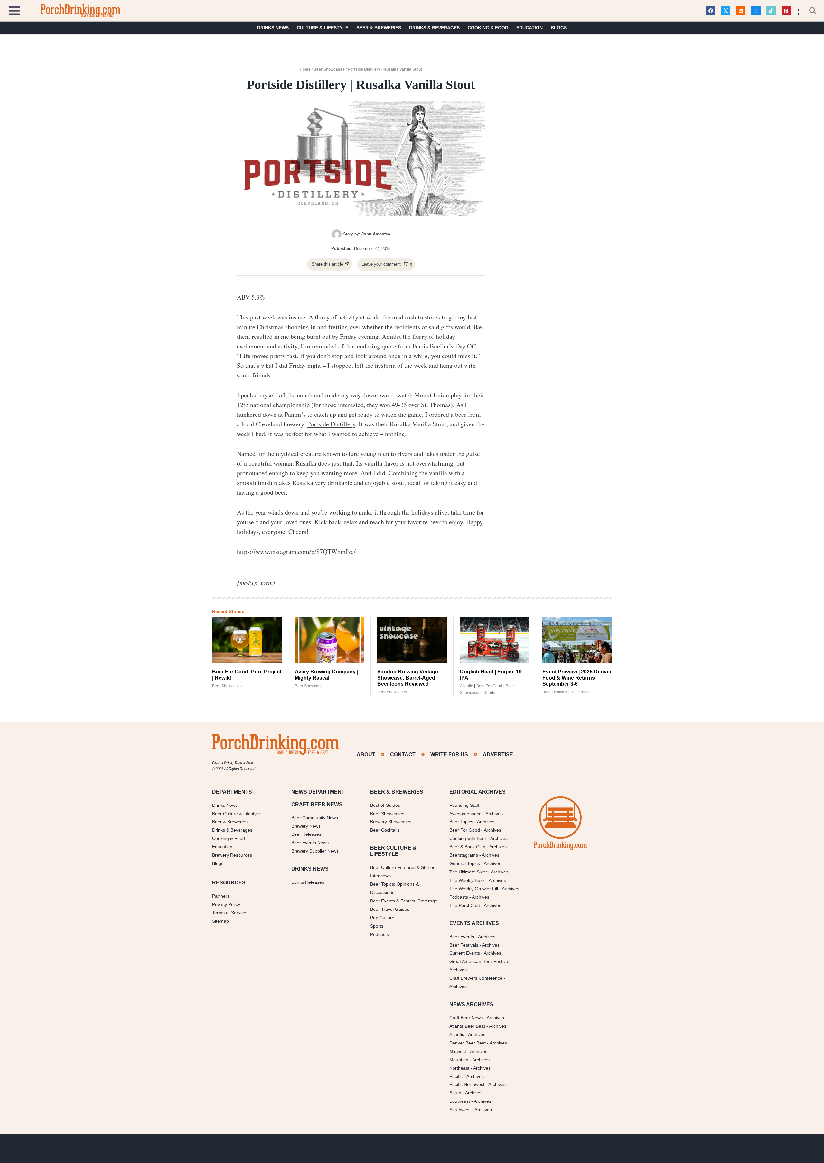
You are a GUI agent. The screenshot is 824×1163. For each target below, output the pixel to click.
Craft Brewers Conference (475, 978)
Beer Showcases (329, 69)
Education (529, 27)
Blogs (559, 27)
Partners (220, 896)
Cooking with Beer (467, 838)
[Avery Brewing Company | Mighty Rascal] (329, 640)
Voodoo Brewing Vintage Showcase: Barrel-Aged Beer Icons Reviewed (407, 678)
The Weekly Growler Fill (473, 888)
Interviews (380, 875)
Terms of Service (229, 912)
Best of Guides (385, 805)
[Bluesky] (756, 10)
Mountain (458, 1059)
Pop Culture (382, 917)
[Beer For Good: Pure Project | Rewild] (247, 640)
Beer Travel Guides (389, 909)
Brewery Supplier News (315, 850)
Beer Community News (314, 817)
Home (305, 69)
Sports (489, 693)
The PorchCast (464, 905)
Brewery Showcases (390, 821)
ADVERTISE (498, 754)
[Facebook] (710, 10)
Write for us (449, 754)
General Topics (464, 863)
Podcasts (379, 934)
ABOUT (366, 754)
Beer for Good (489, 686)
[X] (725, 10)
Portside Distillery (331, 424)
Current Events (464, 953)
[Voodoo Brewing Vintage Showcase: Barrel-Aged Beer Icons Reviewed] (412, 640)
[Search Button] (809, 10)
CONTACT (403, 754)
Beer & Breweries (378, 27)
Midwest (457, 1051)
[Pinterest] (786, 10)
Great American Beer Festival (479, 961)
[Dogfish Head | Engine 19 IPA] (494, 640)
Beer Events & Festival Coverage (403, 900)
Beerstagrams (463, 855)
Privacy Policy (226, 904)
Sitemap (220, 921)
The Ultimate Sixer (468, 871)
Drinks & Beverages (434, 27)
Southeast (459, 1101)
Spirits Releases (307, 882)
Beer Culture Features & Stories (402, 867)
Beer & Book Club (467, 846)
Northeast (459, 1068)
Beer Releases (306, 834)
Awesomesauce (465, 813)
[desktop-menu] (14, 10)
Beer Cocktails (384, 830)
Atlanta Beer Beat (467, 1026)
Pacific (456, 1076)
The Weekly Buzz (467, 880)
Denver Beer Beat (467, 1042)
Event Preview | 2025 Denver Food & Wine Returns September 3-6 (577, 678)
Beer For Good (464, 830)
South (455, 1092)
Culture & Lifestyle (322, 27)
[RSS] (740, 10)
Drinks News (273, 27)
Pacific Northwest (466, 1084)
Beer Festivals (554, 692)
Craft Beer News (466, 1017)
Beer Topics (581, 692)
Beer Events (461, 936)
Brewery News (306, 826)
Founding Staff (464, 805)
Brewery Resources (232, 855)
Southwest (460, 1109)
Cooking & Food (488, 27)
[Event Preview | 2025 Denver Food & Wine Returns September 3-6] (577, 640)
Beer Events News (310, 842)
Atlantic (466, 686)
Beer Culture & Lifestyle (236, 813)
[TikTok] (771, 10)
